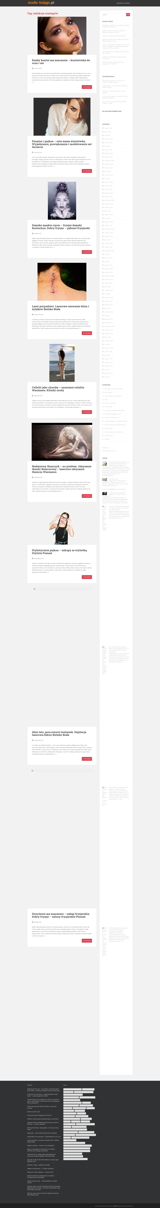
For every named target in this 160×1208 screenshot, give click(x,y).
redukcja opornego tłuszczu (86, 1132)
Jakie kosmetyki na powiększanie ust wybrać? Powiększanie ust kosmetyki (40, 1176)
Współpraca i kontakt (123, 3)
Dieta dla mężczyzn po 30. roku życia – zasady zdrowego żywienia (114, 81)
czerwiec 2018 (108, 341)
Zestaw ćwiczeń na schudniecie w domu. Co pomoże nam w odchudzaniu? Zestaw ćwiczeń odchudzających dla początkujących (43, 1101)
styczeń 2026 (108, 150)
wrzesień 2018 (108, 330)
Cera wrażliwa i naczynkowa (113, 396)
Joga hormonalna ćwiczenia (71, 1105)
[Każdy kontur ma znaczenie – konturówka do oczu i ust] (62, 36)
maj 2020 (107, 294)
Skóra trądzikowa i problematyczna (115, 425)
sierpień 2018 (108, 333)
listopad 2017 (108, 366)
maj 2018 (107, 344)
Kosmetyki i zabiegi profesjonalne (115, 410)
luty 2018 (107, 355)
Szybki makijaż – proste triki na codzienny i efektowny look (115, 86)
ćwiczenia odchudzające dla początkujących (75, 1159)
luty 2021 (107, 261)
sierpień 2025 (108, 168)
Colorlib (115, 1206)
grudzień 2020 (108, 269)
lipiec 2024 (107, 211)
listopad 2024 (108, 196)
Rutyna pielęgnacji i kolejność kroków (116, 421)
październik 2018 (109, 326)
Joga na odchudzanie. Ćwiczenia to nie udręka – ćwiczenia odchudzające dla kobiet (41, 1150)
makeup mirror (76, 1121)
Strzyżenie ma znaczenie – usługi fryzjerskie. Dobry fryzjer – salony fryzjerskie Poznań (61, 915)
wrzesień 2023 (108, 233)
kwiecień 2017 (108, 373)
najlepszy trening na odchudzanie (85, 1124)
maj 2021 (107, 254)
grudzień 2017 (108, 362)
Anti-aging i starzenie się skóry (114, 389)
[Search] (128, 14)
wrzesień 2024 (108, 204)
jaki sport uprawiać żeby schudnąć (73, 1094)
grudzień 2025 (108, 153)
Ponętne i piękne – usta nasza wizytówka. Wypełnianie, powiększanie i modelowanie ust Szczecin (62, 144)
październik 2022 (109, 251)
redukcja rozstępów (69, 1135)
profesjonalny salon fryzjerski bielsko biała (75, 1129)
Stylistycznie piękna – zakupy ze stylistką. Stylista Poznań (59, 552)
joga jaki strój (90, 1108)
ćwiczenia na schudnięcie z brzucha (73, 1156)
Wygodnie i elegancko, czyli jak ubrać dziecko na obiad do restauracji (115, 26)
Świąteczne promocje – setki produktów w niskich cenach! (42, 1182)
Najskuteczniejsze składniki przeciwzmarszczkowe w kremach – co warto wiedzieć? (43, 1123)
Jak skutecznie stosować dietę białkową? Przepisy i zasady (114, 102)
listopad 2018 (108, 323)
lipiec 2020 (107, 287)
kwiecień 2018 (108, 348)
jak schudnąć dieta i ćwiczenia (72, 1100)
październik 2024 (109, 200)
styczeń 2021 (108, 265)
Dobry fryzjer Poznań (88, 1089)
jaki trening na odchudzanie (71, 1097)
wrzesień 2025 (108, 164)
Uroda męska (109, 435)
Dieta (106, 399)
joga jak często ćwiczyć (79, 1108)
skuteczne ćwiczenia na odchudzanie (85, 1135)
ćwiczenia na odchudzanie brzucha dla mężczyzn (77, 1148)
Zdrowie (107, 439)
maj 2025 (107, 178)
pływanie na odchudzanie (70, 1132)
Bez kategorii (108, 392)
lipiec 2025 (107, 171)
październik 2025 (109, 160)
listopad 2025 (108, 157)
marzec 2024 (108, 225)
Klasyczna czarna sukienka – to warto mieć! (40, 1172)
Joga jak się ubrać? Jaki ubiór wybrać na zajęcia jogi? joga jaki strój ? (114, 31)
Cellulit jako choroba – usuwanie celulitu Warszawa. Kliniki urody (58, 389)
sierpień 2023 (108, 236)
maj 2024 (107, 218)
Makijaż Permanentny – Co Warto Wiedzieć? (40, 1168)
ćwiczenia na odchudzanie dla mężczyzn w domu (77, 1151)
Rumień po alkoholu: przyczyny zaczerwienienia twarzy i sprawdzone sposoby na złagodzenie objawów (118, 930)
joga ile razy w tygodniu (86, 1105)
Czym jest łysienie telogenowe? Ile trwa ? (39, 1115)
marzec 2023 (108, 247)
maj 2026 (107, 135)
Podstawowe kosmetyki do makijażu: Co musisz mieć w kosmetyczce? (114, 494)
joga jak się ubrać (79, 1111)
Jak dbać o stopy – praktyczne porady (38, 1165)
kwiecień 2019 (108, 319)
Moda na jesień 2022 (33, 1112)
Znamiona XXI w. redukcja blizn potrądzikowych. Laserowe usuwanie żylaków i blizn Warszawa (41, 1155)
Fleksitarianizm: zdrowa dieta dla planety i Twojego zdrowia (118, 788)
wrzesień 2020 (108, 279)
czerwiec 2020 (108, 290)
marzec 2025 (108, 186)
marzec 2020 (108, 301)
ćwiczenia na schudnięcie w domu (73, 1153)
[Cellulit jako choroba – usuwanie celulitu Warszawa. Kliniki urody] (62, 363)
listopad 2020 (108, 272)
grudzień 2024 (108, 193)
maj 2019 (107, 315)
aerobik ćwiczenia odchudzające (72, 1089)
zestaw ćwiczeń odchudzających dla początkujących (77, 1145)
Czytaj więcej (87, 87)
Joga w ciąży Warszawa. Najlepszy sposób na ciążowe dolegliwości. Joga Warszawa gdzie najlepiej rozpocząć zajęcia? (115, 46)
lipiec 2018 (107, 337)
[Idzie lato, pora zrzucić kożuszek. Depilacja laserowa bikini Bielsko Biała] (62, 657)
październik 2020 (109, 276)
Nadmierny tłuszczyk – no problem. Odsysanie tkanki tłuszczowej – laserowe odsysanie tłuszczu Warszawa (61, 469)
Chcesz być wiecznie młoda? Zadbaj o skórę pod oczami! (115, 52)
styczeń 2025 (108, 189)
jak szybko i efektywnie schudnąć (72, 1102)
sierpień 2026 (108, 128)
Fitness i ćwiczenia (110, 403)
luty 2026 (107, 146)
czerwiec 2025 (108, 175)
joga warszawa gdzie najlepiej (72, 1119)
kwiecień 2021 (108, 258)
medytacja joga (85, 1121)
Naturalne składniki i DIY (112, 417)
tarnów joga (67, 1137)
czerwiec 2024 (108, 214)
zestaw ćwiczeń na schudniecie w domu (74, 1143)
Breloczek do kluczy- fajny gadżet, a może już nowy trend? (42, 1128)
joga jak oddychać (69, 1111)
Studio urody (108, 428)
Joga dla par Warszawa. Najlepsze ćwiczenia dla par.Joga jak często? (115, 40)
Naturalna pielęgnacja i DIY (113, 414)
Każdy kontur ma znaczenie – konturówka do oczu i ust (61, 61)
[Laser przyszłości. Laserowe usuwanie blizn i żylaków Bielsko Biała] (62, 282)
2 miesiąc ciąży (113, 479)
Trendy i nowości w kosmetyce (114, 432)
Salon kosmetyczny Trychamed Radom (114, 36)
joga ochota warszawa (70, 1113)
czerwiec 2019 (108, 312)
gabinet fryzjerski (68, 1092)
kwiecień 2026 (108, 139)
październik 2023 (109, 229)
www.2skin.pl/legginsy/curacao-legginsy (114, 489)
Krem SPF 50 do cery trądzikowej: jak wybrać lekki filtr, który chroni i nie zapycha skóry (119, 508)
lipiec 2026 (107, 132)
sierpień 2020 (108, 283)
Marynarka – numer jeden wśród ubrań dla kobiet (42, 1133)
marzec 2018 (108, 351)
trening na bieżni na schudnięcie (80, 1137)
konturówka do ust (86, 1119)
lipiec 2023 (107, 240)
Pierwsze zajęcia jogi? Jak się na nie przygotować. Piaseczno (113, 63)
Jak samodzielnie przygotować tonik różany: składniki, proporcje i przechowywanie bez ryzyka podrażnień (119, 649)
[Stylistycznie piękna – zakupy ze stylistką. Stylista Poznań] (62, 526)
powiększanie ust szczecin (79, 1127)
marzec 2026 (108, 142)
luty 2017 (107, 377)
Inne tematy (108, 407)
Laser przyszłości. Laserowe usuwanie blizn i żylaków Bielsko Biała (60, 308)
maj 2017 (107, 369)
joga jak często (68, 1108)
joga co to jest (86, 1102)
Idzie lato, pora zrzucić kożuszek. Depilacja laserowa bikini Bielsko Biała (59, 733)
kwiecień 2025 (108, 182)
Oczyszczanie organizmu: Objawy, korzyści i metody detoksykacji (115, 97)
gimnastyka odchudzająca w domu (84, 1092)
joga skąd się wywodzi (82, 1116)
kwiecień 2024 (108, 222)
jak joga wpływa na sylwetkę (87, 1097)
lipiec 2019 (107, 308)
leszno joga (67, 1121)
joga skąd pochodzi (69, 1116)
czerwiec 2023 (108, 243)
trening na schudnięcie (70, 1140)
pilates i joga (67, 1127)
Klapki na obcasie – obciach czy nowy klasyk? (40, 1145)
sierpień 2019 (108, 305)
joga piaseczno (81, 1113)
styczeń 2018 (108, 359)
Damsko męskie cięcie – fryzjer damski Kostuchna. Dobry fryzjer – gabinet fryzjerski (61, 227)
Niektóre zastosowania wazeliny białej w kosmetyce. (114, 57)
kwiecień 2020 (108, 297)
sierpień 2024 (108, 207)
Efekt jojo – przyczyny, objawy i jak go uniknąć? (113, 92)
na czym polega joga (69, 1124)
